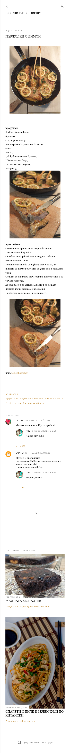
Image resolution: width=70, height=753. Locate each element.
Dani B (20, 452)
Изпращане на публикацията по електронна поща (34, 398)
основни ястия (26, 403)
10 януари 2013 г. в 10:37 (37, 453)
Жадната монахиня (23, 601)
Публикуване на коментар (35, 606)
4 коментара (27, 721)
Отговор (21, 445)
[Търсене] (62, 5)
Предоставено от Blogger (38, 742)
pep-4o (20, 420)
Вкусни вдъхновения (23, 13)
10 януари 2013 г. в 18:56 (43, 431)
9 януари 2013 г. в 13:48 (37, 420)
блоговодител (19, 372)
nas (28, 430)
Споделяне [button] (11, 394)
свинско (40, 403)
